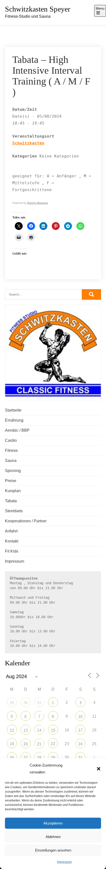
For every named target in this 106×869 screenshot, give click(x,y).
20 (25, 744)
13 (25, 730)
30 (25, 703)
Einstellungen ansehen (53, 850)
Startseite (13, 410)
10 (80, 716)
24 (80, 744)
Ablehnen (53, 837)
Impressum (64, 862)
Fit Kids (11, 551)
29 (12, 703)
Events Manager (37, 202)
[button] (98, 768)
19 (12, 744)
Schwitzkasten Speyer (37, 9)
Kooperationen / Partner (26, 521)
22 (53, 744)
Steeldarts (14, 511)
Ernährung (14, 420)
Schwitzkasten (28, 143)
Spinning (13, 471)
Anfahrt (11, 531)
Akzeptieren (53, 823)
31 (39, 703)
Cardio (11, 440)
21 (39, 744)
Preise (10, 481)
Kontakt (11, 541)
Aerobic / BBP (17, 430)
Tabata (11, 501)
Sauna (11, 460)
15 (53, 730)
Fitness (11, 450)
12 (12, 730)
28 (39, 757)
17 (80, 730)
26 (12, 757)
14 (39, 730)
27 (25, 757)
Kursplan (13, 491)
